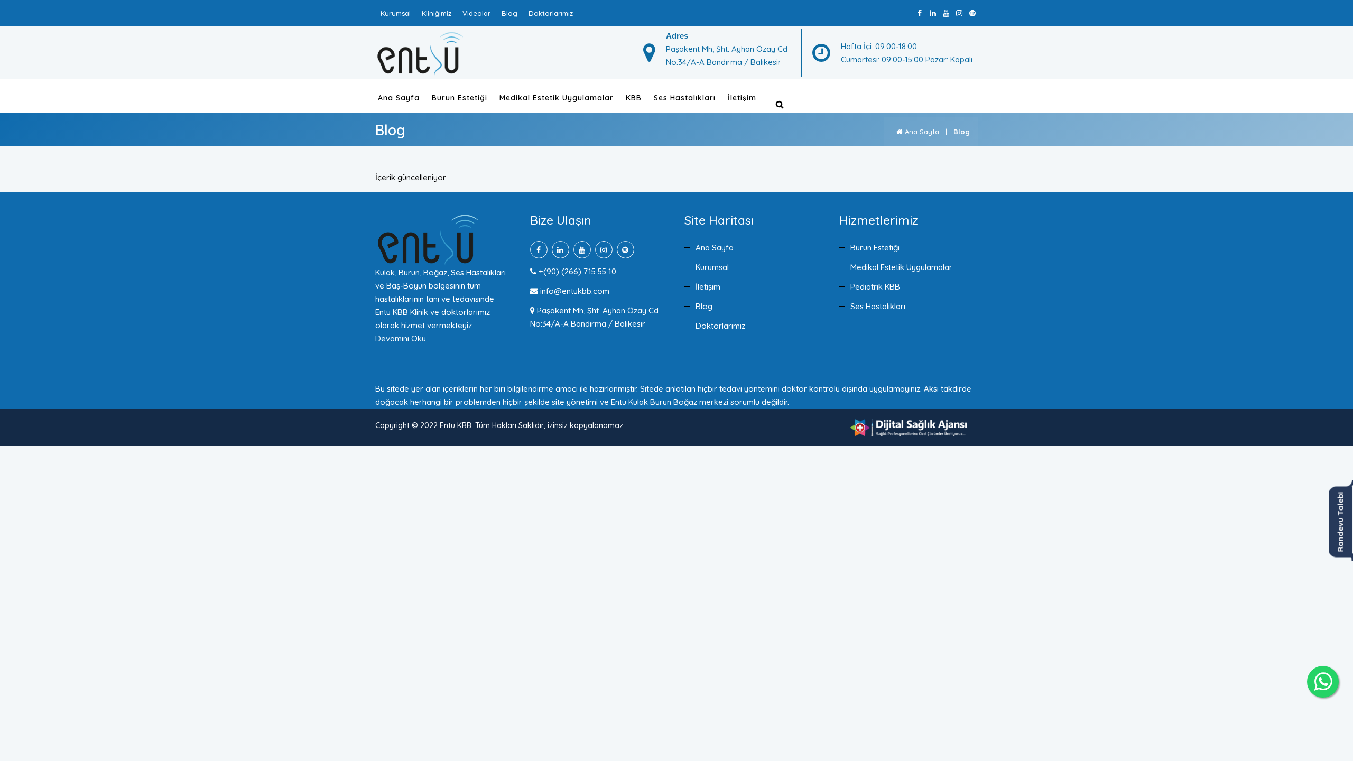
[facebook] (919, 13)
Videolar (476, 13)
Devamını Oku (400, 338)
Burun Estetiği (459, 98)
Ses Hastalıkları (685, 98)
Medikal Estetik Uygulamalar (556, 98)
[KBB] (420, 52)
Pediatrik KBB (875, 287)
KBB (634, 98)
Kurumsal (396, 13)
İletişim (742, 98)
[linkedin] (933, 13)
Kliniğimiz (436, 13)
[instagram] (959, 13)
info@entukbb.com (573, 291)
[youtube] (946, 13)
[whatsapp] (1323, 682)
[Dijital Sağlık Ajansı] (908, 427)
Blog (509, 13)
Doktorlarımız (551, 13)
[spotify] (972, 13)
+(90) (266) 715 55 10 (576, 271)
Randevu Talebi (1341, 521)
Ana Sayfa (399, 98)
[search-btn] (779, 104)
